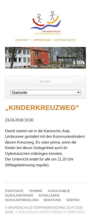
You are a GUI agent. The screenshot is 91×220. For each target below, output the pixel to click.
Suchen (79, 81)
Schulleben (48, 195)
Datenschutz (64, 40)
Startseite (14, 191)
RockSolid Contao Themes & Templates (52, 212)
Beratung (52, 200)
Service (73, 200)
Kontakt (22, 40)
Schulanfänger (19, 195)
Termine (35, 191)
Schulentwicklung (21, 200)
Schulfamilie (59, 191)
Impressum (42, 40)
